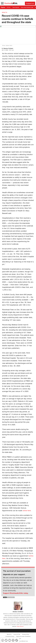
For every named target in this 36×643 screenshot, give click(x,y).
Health (4, 12)
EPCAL (8, 7)
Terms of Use (16, 634)
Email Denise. (20, 626)
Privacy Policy (25, 634)
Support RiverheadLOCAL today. (15, 593)
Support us (30, 3)
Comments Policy (10, 636)
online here (27, 510)
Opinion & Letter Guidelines (23, 636)
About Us (9, 634)
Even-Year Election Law (27, 7)
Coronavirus (11, 597)
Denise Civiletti (8, 48)
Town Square (15, 7)
